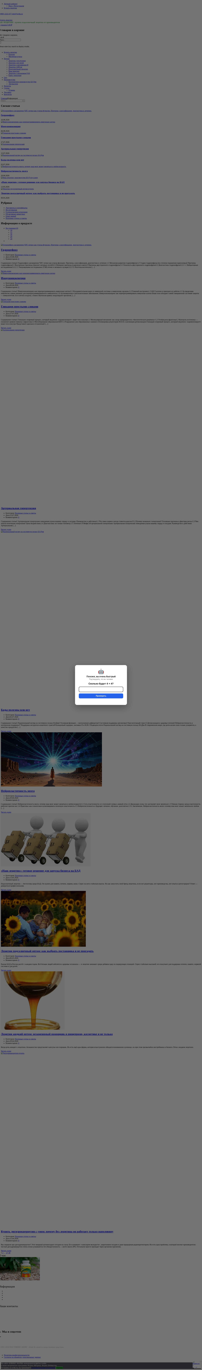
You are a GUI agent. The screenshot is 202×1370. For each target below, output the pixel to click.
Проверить (101, 696)
